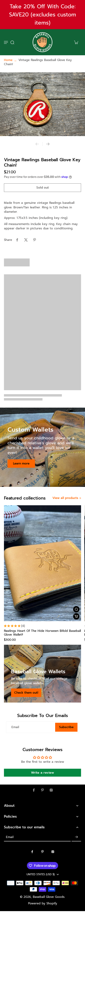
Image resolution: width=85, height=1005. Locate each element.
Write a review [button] (42, 772)
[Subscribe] (76, 837)
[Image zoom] (42, 104)
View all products (65, 498)
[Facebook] (33, 790)
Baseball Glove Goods (48, 897)
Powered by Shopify (42, 903)
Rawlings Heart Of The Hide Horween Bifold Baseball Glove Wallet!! (42, 633)
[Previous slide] (37, 144)
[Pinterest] (42, 790)
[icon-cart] (76, 42)
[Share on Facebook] (17, 240)
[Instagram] (51, 790)
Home (8, 60)
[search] (12, 42)
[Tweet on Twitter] (26, 240)
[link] (80, 498)
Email (15, 727)
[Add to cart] (76, 616)
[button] (42, 187)
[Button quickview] (76, 609)
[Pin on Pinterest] (34, 240)
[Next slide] (47, 144)
